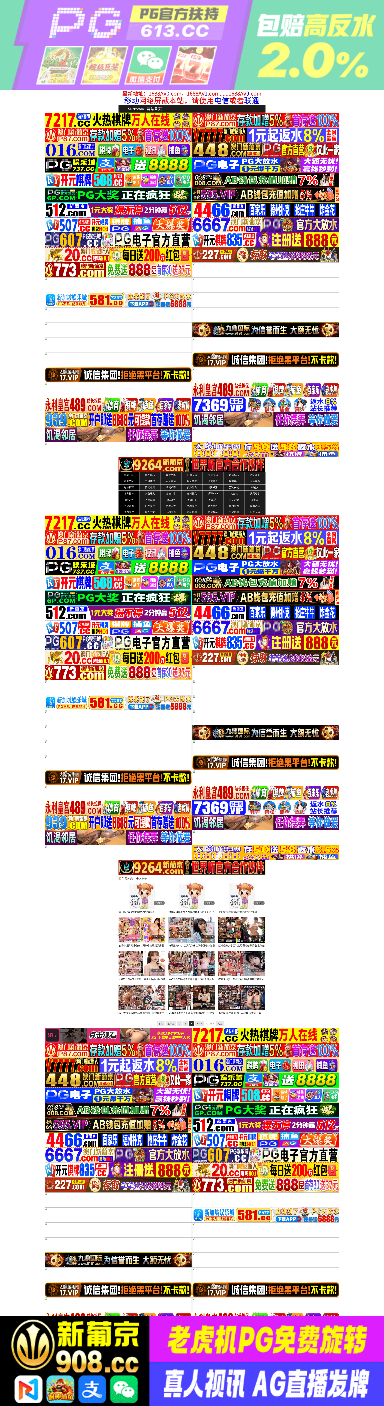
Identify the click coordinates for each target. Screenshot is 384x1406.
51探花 (192, 499)
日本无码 (192, 475)
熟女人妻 (171, 506)
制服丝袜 (234, 481)
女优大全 (234, 499)
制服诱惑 (255, 506)
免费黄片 (192, 506)
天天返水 (255, 493)
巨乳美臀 (192, 481)
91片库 (213, 499)
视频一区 (129, 475)
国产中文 (150, 512)
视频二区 (129, 481)
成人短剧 (192, 512)
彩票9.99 (213, 493)
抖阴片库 (129, 506)
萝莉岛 (255, 499)
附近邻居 (150, 487)
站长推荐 (129, 487)
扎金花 (234, 493)
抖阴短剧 (234, 512)
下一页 (199, 1024)
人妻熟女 (213, 481)
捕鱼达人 (150, 493)
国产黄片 (150, 506)
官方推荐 (129, 493)
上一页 (171, 1024)
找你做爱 (192, 487)
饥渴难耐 (171, 487)
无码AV (129, 499)
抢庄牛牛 (171, 493)
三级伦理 (150, 481)
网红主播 (171, 475)
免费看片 (129, 512)
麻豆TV (171, 499)
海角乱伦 (234, 506)
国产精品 (150, 475)
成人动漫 (255, 475)
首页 (161, 1024)
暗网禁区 (213, 506)
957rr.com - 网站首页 (145, 109)
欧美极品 (234, 475)
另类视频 (255, 481)
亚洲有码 (213, 475)
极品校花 (213, 512)
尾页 (220, 1024)
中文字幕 (171, 481)
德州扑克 (192, 493)
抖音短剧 (150, 499)
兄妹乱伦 (171, 512)
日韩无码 (255, 512)
